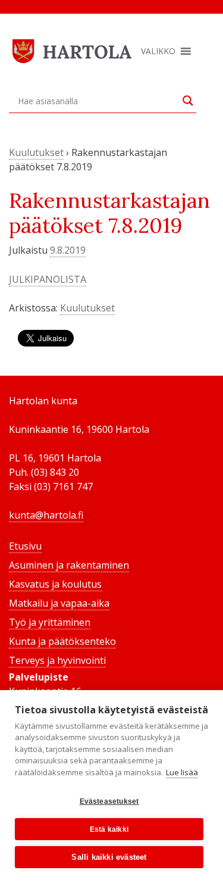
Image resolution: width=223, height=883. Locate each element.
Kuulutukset (36, 152)
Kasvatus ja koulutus (55, 584)
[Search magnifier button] (188, 101)
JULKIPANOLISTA (47, 279)
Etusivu (25, 546)
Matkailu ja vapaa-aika (59, 603)
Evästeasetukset (109, 801)
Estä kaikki (109, 829)
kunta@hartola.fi (46, 515)
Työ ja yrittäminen (49, 622)
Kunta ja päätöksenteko (62, 641)
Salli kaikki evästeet (108, 857)
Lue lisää (182, 772)
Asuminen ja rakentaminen (69, 565)
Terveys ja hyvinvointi (57, 660)
